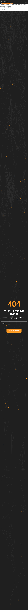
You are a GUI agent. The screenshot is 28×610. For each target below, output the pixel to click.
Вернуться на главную (14, 330)
